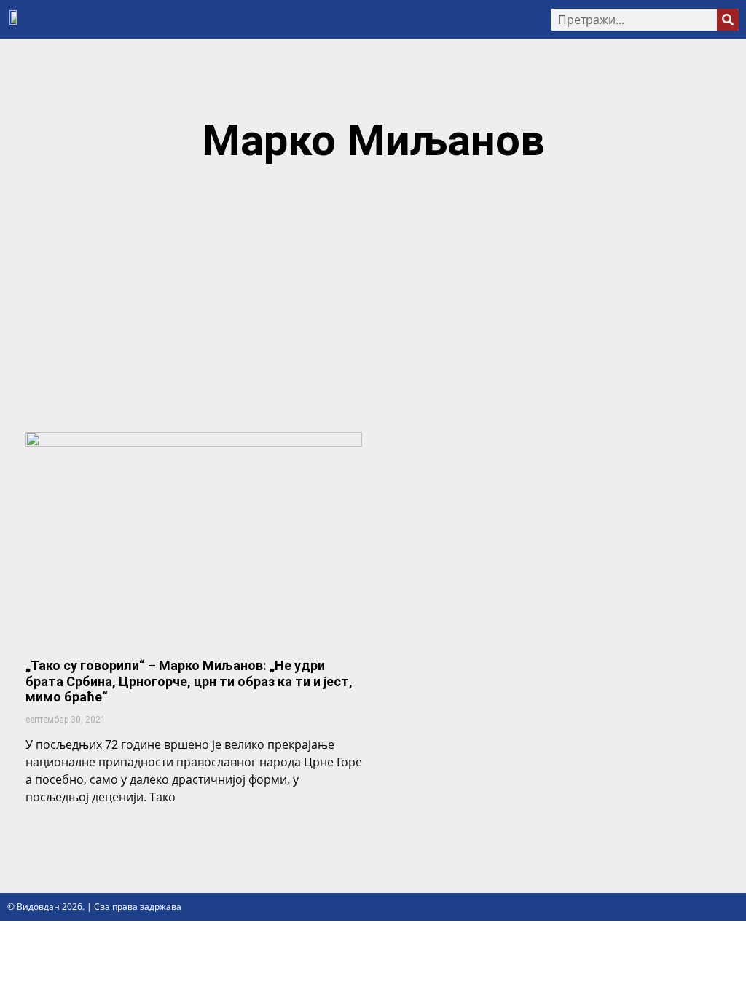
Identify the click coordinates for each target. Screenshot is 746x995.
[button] (286, 19)
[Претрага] (728, 20)
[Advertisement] (373, 304)
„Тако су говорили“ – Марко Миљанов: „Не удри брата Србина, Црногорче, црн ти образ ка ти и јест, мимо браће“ (189, 681)
